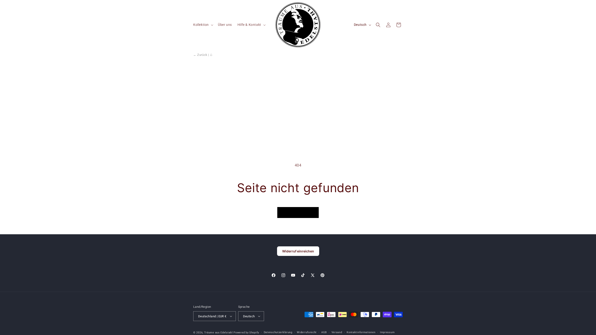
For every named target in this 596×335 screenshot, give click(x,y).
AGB (324, 332)
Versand (337, 332)
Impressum (387, 332)
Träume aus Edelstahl (218, 332)
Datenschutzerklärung (278, 332)
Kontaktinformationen (361, 332)
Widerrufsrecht (307, 332)
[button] (202, 25)
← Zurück (200, 55)
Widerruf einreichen (298, 251)
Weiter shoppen (298, 212)
